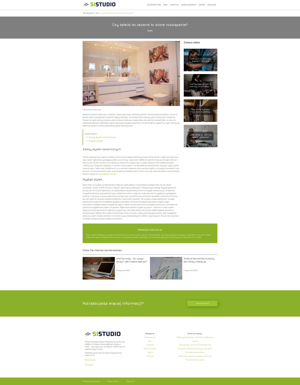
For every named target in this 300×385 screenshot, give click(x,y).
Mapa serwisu (113, 381)
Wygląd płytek (96, 141)
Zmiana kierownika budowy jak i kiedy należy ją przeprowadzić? (199, 260)
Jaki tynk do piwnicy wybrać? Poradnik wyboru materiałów (200, 60)
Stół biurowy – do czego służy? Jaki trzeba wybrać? (131, 260)
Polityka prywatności (91, 381)
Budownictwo (154, 5)
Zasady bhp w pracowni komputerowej (195, 345)
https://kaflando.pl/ (107, 174)
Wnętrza (211, 5)
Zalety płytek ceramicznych (102, 137)
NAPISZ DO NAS (202, 303)
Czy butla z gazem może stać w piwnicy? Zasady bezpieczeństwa (200, 110)
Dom (165, 5)
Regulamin (131, 381)
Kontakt (89, 364)
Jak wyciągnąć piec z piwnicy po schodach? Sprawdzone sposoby (200, 85)
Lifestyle (174, 5)
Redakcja (90, 359)
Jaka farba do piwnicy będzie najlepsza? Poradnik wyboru (200, 136)
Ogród (202, 5)
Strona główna (88, 13)
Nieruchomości (188, 5)
